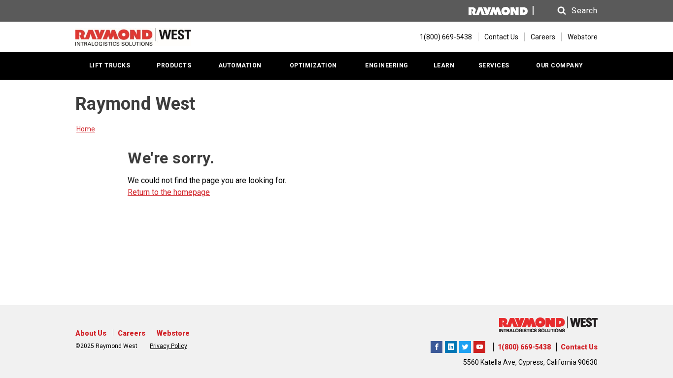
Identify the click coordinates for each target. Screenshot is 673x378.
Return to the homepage (169, 192)
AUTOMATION (240, 65)
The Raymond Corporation (479, 345)
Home (85, 129)
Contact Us (501, 37)
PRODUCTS (174, 65)
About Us (90, 333)
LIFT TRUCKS (110, 65)
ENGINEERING (386, 65)
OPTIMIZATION (313, 65)
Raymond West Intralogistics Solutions (436, 345)
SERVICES (493, 65)
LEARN (444, 65)
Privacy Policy (168, 346)
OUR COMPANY (559, 65)
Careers (543, 37)
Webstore (583, 37)
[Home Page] (133, 37)
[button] (568, 11)
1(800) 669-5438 (524, 347)
